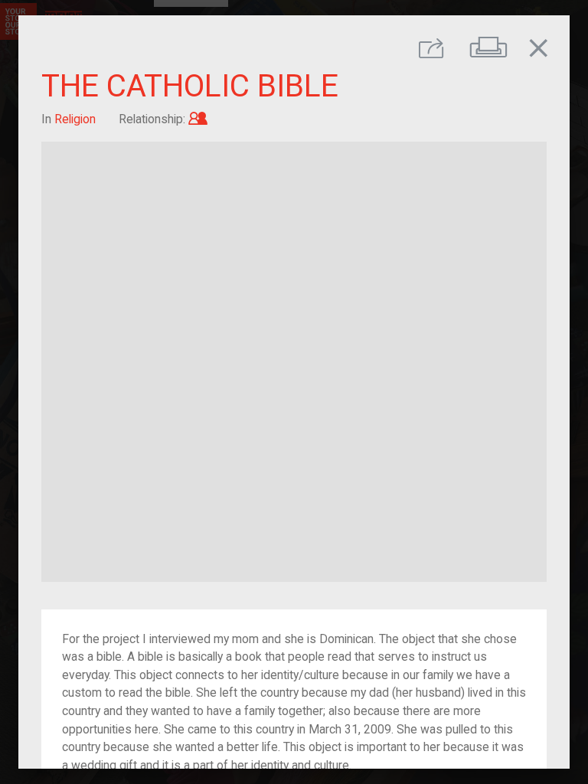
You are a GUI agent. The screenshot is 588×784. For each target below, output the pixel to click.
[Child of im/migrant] (197, 119)
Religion (75, 119)
